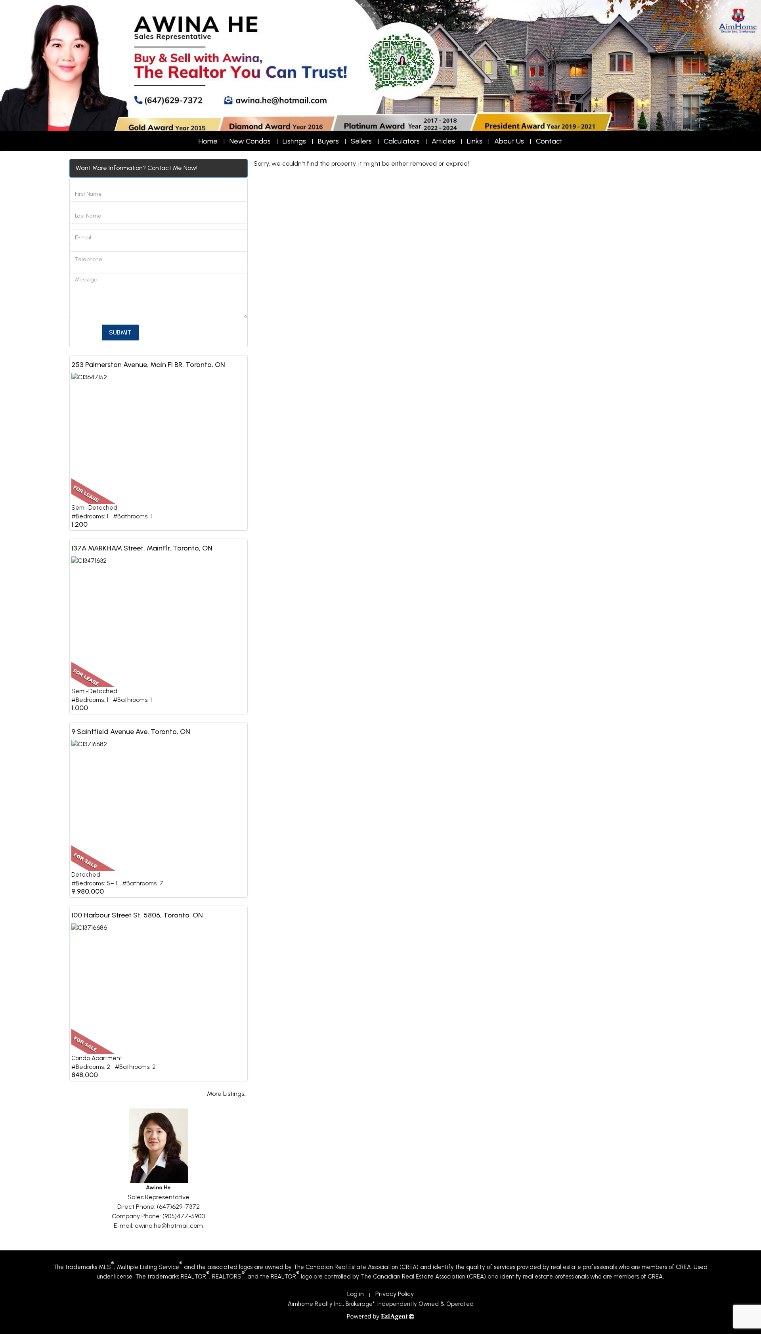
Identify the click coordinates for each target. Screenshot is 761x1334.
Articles (443, 141)
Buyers (328, 141)
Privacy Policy (394, 1294)
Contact (549, 141)
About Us (509, 141)
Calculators (402, 141)
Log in (355, 1294)
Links (474, 141)
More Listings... (227, 1093)
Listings (294, 141)
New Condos (250, 141)
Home (208, 141)
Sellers (361, 141)
